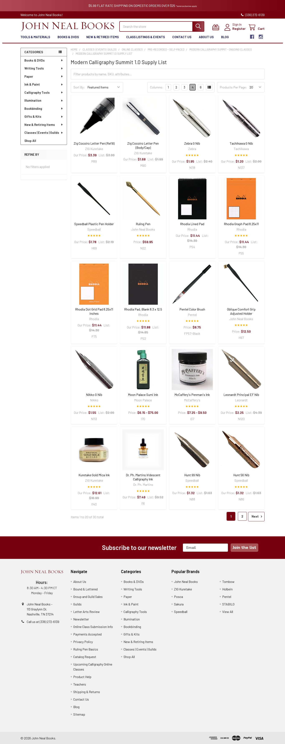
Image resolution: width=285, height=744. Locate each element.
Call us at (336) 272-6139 (43, 622)
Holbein (227, 589)
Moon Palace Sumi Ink (143, 395)
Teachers (79, 684)
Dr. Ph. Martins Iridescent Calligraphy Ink (143, 477)
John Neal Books (186, 582)
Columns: (156, 87)
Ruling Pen (143, 224)
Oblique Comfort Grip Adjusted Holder (241, 311)
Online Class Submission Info (93, 627)
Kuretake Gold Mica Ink (94, 475)
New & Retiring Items (39, 124)
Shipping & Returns (86, 692)
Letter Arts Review (86, 612)
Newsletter (81, 619)
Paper (28, 76)
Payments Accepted (87, 634)
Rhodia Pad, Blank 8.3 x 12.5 (143, 309)
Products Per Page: (233, 87)
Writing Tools (34, 68)
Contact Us (181, 37)
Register (239, 28)
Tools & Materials (35, 37)
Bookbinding (33, 108)
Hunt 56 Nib (241, 475)
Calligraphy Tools (37, 92)
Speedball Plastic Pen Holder (94, 224)
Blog (225, 37)
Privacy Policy (83, 642)
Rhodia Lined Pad (192, 224)
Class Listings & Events (145, 37)
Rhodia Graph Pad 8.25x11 (241, 224)
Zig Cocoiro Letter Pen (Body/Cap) (143, 145)
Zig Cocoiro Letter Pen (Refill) (94, 143)
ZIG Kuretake (183, 589)
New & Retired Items (102, 37)
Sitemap (79, 714)
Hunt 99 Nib (192, 475)
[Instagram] (261, 36)
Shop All (30, 141)
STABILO (228, 604)
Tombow (228, 582)
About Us (206, 37)
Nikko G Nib (94, 395)
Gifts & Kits (32, 116)
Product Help (82, 677)
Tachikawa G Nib (241, 143)
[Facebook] (252, 36)
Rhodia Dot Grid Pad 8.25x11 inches (94, 311)
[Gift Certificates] (217, 27)
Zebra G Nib (192, 143)
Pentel (226, 597)
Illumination (32, 100)
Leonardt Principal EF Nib (241, 395)
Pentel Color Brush (192, 309)
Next (255, 516)
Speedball (180, 612)
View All (227, 612)
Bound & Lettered (85, 589)
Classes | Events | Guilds (41, 132)
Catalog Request (84, 657)
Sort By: (79, 87)
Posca (178, 597)
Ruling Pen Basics (85, 649)
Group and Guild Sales (88, 597)
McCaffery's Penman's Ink (192, 395)
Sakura (179, 604)
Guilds (77, 604)
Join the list (244, 547)
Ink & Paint (32, 84)
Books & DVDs (68, 37)
